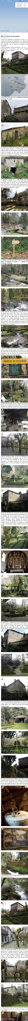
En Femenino (19, 5)
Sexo (25, 5)
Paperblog (7, 5)
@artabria (7, 37)
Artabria (3, 37)
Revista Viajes (5, 31)
